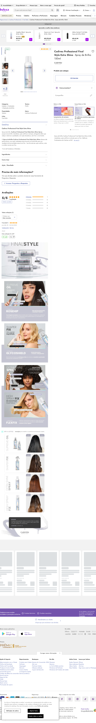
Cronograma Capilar (25, 672)
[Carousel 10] (36, 91)
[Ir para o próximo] (94, 15)
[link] (19, 36)
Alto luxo (81, 666)
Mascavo (52, 664)
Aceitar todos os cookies (35, 716)
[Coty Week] (7, 15)
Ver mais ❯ (76, 140)
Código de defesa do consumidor (9, 673)
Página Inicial (4, 20)
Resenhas (81, 664)
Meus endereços (73, 664)
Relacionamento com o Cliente (8, 662)
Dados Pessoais (73, 662)
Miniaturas (87, 16)
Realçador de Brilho (8, 108)
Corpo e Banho (23, 670)
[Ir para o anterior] (92, 15)
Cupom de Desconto (38, 670)
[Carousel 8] (33, 91)
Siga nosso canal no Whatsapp (87, 668)
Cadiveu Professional (15, 20)
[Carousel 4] (27, 91)
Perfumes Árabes (37, 666)
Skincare (63, 16)
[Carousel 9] (34, 91)
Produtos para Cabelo (25, 662)
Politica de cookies (42, 706)
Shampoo (52, 662)
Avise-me (74, 78)
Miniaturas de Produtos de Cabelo (59, 670)
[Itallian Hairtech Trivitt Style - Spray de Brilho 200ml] (67, 36)
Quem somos (3, 683)
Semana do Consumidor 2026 (40, 662)
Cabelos (26, 16)
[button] (30, 39)
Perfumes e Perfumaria (39, 16)
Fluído (26, 106)
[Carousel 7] (31, 91)
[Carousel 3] (73, 129)
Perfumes (22, 664)
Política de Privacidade (6, 666)
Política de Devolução (6, 664)
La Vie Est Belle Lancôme (56, 666)
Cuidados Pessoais (75, 16)
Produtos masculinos (45, 613)
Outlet (1, 679)
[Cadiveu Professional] (58, 63)
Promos (18, 16)
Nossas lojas (3, 681)
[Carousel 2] (24, 91)
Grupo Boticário (20, 5)
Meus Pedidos (80, 5)
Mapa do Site (3, 677)
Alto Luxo (34, 664)
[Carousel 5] (76, 129)
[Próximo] (93, 36)
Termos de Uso (4, 675)
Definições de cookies (12, 711)
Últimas (81, 662)
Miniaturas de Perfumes (56, 668)
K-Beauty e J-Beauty (37, 668)
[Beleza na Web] (4, 10)
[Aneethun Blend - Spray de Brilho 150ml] (11, 36)
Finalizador (11, 106)
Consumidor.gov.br (5, 672)
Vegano (4, 113)
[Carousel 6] (30, 91)
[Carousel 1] (70, 129)
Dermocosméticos (24, 673)
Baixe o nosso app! (45, 5)
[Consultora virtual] (58, 10)
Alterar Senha (73, 666)
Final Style (26, 20)
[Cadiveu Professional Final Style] (25, 389)
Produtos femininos (29, 613)
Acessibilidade (7, 5)
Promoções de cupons (6, 685)
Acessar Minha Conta (86, 10)
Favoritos (92, 5)
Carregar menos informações (48, 653)
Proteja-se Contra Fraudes (7, 668)
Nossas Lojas (33, 5)
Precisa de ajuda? (59, 5)
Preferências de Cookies (7, 670)
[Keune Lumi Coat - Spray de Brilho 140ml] (39, 36)
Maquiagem (54, 16)
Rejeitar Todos (34, 711)
